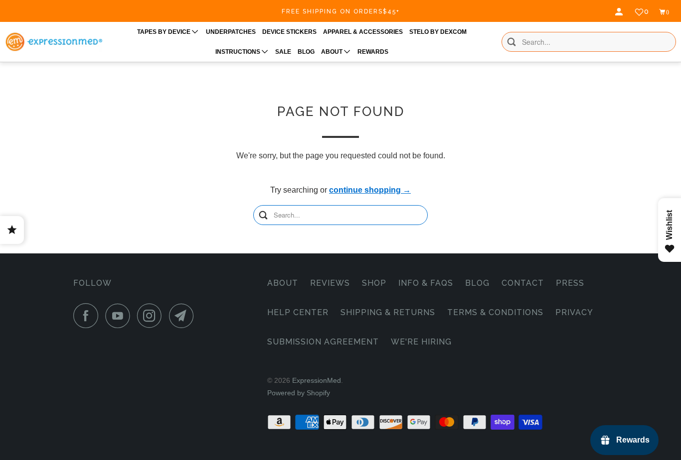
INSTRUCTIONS (238, 51)
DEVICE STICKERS (289, 31)
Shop (374, 283)
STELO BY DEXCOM (438, 31)
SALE (283, 51)
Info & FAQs (425, 283)
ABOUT (332, 51)
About (282, 283)
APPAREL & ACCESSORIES (363, 31)
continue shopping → (370, 190)
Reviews (330, 283)
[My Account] (620, 12)
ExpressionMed (316, 380)
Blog (477, 283)
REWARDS (372, 51)
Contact (523, 283)
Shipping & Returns (387, 312)
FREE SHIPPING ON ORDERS (341, 11)
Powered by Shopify (298, 393)
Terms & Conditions (495, 312)
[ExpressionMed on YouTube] (120, 315)
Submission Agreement (323, 341)
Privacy (574, 312)
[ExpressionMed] (53, 42)
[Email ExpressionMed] (184, 315)
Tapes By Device (164, 31)
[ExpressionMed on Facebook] (88, 315)
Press (570, 283)
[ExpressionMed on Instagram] (152, 315)
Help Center (298, 312)
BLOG (306, 51)
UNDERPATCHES (231, 31)
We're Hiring (421, 341)
